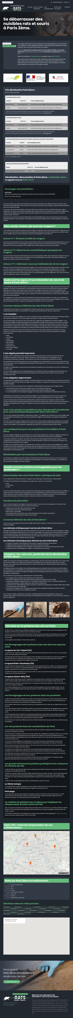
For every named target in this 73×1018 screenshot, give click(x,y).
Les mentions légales (8, 1005)
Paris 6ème (34, 912)
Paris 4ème (6, 912)
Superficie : (8, 894)
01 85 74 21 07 (8, 2)
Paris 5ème (20, 912)
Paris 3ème (55, 910)
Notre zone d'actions (57, 8)
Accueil (30, 7)
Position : (9, 897)
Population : (8, 892)
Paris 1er (27, 910)
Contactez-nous (11, 982)
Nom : (9, 884)
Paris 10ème (44, 907)
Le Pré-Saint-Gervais (27, 907)
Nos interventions (48, 8)
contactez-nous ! (58, 177)
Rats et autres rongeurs (38, 8)
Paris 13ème (6, 909)
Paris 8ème (62, 912)
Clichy (12, 907)
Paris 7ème (48, 912)
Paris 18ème (64, 909)
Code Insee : (8, 888)
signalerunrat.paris (61, 813)
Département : (7, 890)
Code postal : (8, 886)
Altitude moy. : (7, 895)
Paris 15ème (35, 909)
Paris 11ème (58, 907)
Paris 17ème (49, 909)
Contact (67, 7)
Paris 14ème (21, 909)
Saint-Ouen (27, 914)
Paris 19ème (14, 910)
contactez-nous (36, 56)
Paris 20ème (40, 910)
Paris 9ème (14, 914)
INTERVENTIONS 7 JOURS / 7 (61, 2)
